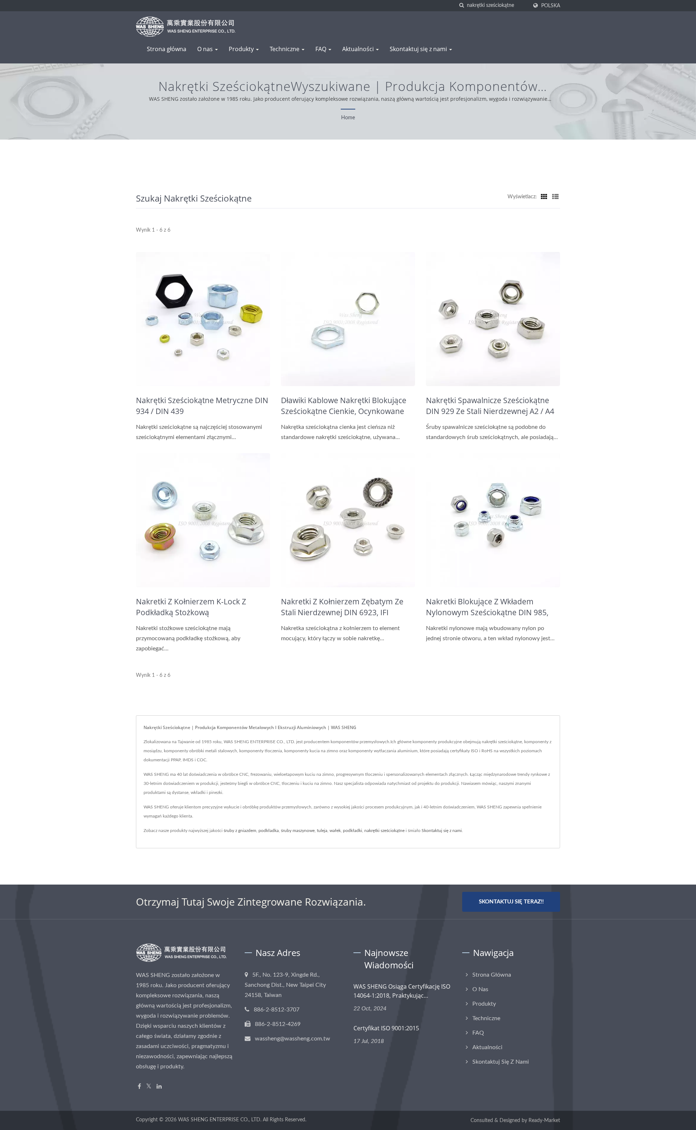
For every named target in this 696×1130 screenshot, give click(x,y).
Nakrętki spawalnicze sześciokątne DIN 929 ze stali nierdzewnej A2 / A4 (490, 405)
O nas (205, 49)
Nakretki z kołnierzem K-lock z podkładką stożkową (191, 606)
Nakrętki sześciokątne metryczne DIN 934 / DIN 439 (202, 405)
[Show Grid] (544, 197)
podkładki (352, 830)
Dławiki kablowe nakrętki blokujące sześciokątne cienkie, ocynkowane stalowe (343, 411)
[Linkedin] (159, 1087)
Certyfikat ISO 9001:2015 (386, 1028)
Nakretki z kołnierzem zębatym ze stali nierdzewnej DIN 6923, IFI (342, 606)
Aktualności (358, 49)
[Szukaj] (461, 5)
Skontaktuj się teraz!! (511, 902)
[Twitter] (149, 1087)
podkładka (268, 830)
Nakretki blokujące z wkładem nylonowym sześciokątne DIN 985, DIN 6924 (487, 612)
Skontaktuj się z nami (419, 49)
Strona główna (166, 49)
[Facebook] (139, 1087)
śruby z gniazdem (240, 830)
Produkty (242, 49)
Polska (550, 5)
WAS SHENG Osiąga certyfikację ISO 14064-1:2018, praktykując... (401, 990)
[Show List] (555, 197)
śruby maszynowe (298, 830)
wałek (335, 830)
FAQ (321, 49)
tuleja (322, 830)
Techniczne (285, 49)
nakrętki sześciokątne (384, 830)
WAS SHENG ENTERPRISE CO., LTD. (219, 1119)
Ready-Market (544, 1120)
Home (348, 117)
